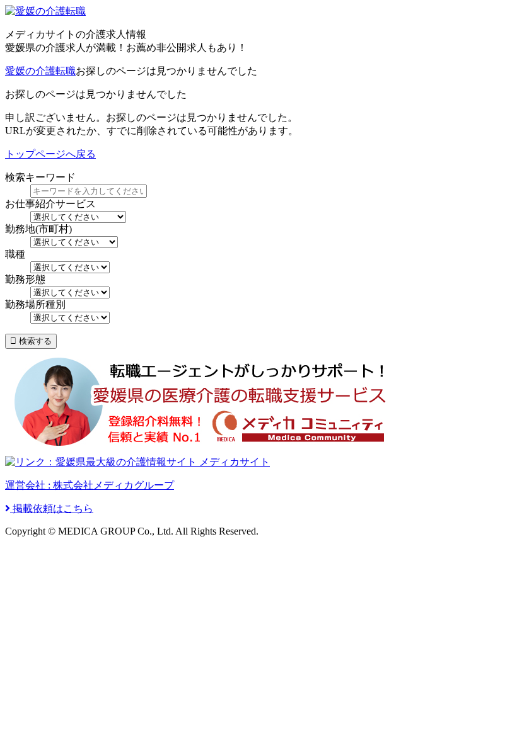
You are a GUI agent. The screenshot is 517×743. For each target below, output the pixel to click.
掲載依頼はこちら (51, 508)
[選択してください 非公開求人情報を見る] (78, 216)
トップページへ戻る (50, 154)
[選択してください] (70, 266)
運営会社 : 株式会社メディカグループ (89, 485)
